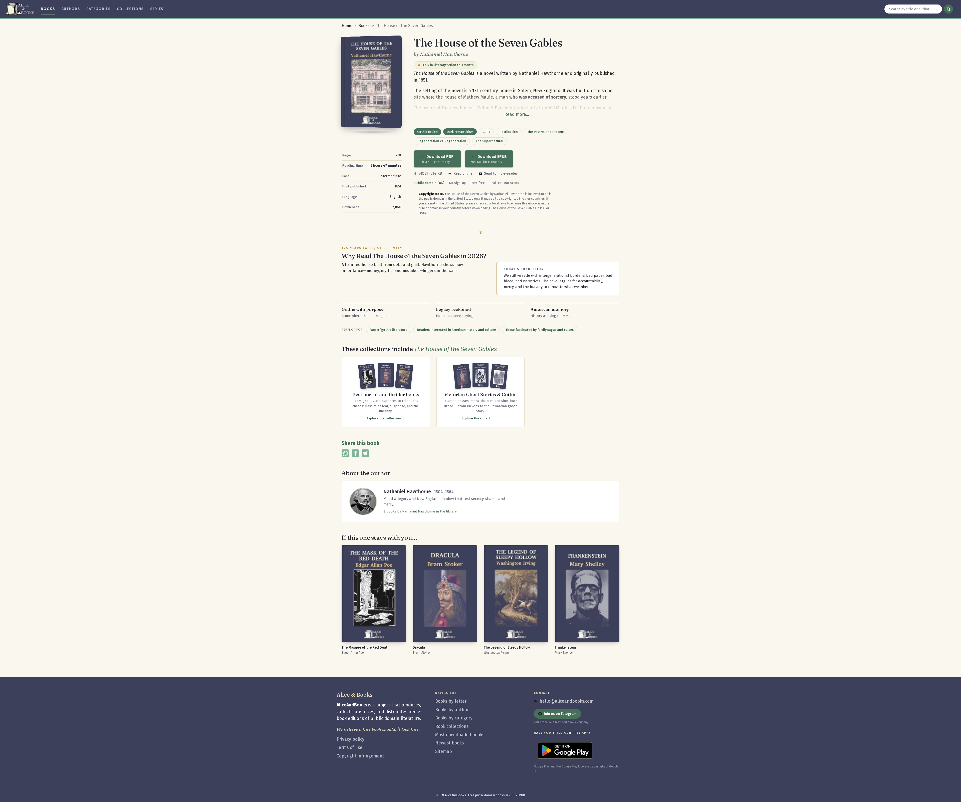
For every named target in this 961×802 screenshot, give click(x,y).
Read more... (516, 114)
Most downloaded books (459, 734)
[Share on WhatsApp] (345, 453)
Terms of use (349, 747)
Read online (462, 173)
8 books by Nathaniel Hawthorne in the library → (422, 511)
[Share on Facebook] (355, 453)
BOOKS (48, 9)
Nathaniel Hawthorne (444, 54)
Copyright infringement (360, 756)
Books (364, 25)
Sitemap (443, 751)
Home (347, 25)
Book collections (451, 726)
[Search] (948, 9)
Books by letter (450, 701)
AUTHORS (71, 9)
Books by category (453, 718)
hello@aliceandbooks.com (566, 701)
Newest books (449, 743)
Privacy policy (350, 739)
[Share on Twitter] (365, 453)
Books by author (452, 709)
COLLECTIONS (130, 9)
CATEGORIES (98, 9)
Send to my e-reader (501, 173)
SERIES (156, 9)
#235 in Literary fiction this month (448, 65)
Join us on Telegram (560, 714)
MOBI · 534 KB (430, 173)
